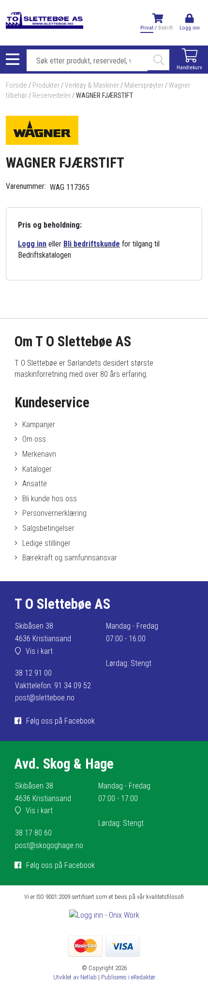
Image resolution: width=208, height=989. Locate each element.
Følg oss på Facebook (60, 721)
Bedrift (165, 28)
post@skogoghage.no (49, 845)
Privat (146, 28)
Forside (16, 85)
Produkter (45, 85)
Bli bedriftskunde (91, 243)
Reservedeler (51, 96)
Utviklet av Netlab (75, 977)
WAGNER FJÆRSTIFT (104, 96)
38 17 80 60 (33, 832)
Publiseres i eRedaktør (128, 977)
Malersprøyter (143, 85)
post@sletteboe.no (44, 697)
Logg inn (32, 243)
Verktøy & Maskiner (92, 85)
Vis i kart (39, 651)
